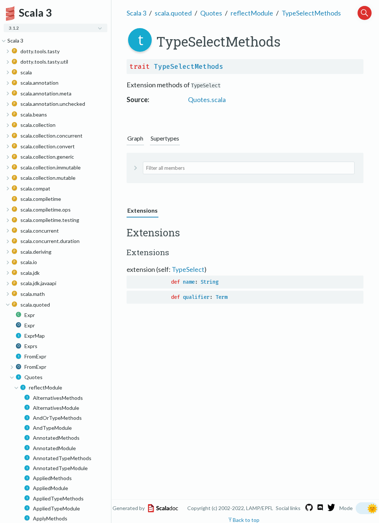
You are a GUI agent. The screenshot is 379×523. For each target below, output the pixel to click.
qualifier (196, 297)
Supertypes (165, 138)
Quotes (211, 13)
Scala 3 (136, 13)
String (209, 282)
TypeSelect (188, 269)
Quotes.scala (207, 99)
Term (221, 297)
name (189, 282)
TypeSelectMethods (311, 13)
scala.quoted (173, 13)
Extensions (142, 210)
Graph (135, 138)
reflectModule (252, 13)
